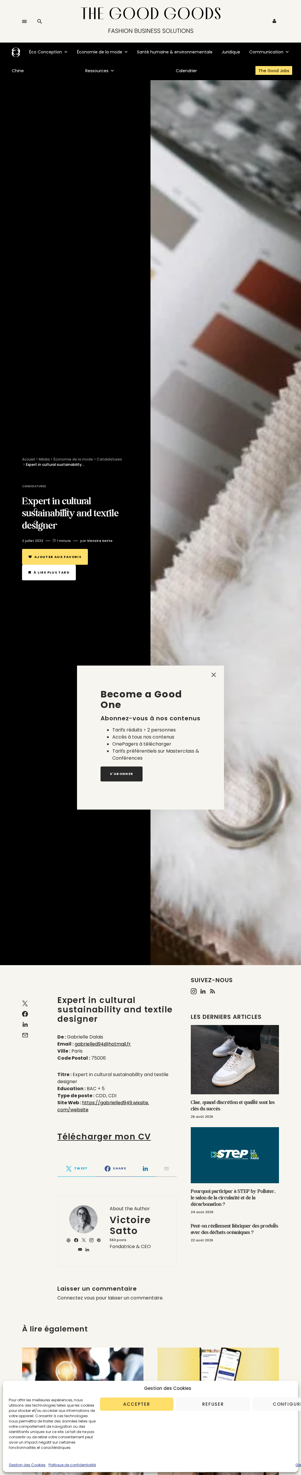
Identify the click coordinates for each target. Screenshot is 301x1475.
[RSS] (212, 991)
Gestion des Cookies (27, 1464)
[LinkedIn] (203, 991)
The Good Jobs (273, 71)
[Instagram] (194, 991)
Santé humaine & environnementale (175, 52)
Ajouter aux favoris (57, 556)
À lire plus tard (51, 572)
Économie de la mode (99, 52)
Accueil (28, 459)
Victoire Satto (130, 1225)
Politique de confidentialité (72, 1464)
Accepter (136, 1404)
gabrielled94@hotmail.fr (103, 1044)
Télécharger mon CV (104, 1136)
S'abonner (121, 773)
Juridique (231, 52)
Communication (266, 52)
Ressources (96, 71)
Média (44, 459)
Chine (18, 71)
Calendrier (186, 71)
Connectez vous (76, 1297)
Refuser (213, 1404)
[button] (24, 21)
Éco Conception (45, 52)
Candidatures (109, 459)
